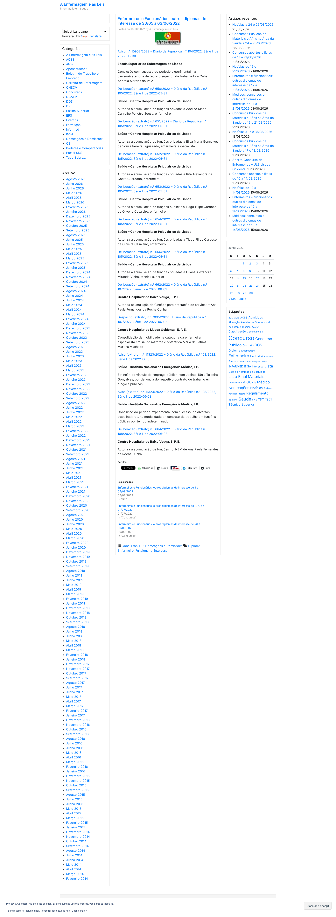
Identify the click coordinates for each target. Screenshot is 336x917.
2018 (236, 317)
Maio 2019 (73, 585)
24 (257, 285)
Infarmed (72, 129)
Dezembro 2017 (77, 664)
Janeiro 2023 (76, 379)
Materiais (256, 376)
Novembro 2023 (78, 333)
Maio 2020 (74, 529)
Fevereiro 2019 (77, 599)
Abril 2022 (74, 421)
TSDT (268, 399)
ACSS (70, 59)
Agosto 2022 (76, 403)
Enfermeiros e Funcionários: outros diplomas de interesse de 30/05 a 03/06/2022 (162, 21)
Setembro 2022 (77, 398)
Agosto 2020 (76, 515)
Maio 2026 (74, 193)
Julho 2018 (74, 631)
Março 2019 (75, 594)
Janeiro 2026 (76, 212)
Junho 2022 (75, 412)
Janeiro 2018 (75, 659)
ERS (69, 115)
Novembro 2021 (78, 445)
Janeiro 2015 (75, 827)
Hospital (256, 361)
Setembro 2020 (77, 510)
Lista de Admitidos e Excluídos (246, 371)
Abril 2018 (73, 645)
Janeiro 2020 (76, 547)
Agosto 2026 (76, 179)
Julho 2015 (74, 799)
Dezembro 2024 (78, 272)
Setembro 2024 (77, 286)
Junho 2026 (75, 188)
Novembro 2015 (78, 781)
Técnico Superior (241, 404)
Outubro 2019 (76, 561)
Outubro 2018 (76, 617)
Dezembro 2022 (78, 384)
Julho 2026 (74, 184)
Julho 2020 (74, 519)
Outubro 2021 (76, 449)
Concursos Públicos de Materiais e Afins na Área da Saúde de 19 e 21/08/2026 (253, 117)
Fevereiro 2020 (77, 543)
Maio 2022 (74, 417)
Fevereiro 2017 (77, 711)
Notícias (256, 388)
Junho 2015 (74, 804)
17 (257, 278)
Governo (246, 361)
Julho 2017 (74, 687)
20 (231, 285)
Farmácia (268, 356)
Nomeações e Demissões (84, 139)
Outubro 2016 (76, 729)
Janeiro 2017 (75, 715)
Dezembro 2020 (78, 496)
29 (244, 293)
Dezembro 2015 (78, 776)
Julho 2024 (74, 296)
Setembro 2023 (77, 342)
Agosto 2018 (75, 627)
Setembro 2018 (77, 622)
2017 (230, 317)
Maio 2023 (74, 361)
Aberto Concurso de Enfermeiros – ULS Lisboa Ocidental (251, 164)
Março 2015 (75, 818)
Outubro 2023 (76, 337)
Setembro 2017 (77, 678)
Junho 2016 (74, 748)
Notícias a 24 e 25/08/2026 (253, 24)
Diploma (194, 546)
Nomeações (238, 388)
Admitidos (255, 317)
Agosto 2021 (75, 459)
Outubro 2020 (76, 505)
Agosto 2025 (76, 235)
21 (237, 285)
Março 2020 (75, 538)
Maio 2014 (73, 864)
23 (251, 285)
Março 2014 (75, 874)
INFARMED (235, 366)
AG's (69, 64)
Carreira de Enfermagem (84, 83)
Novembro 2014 (78, 836)
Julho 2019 (74, 575)
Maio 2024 (74, 305)
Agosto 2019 (75, 571)
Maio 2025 (74, 249)
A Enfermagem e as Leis (82, 4)
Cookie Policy (79, 910)
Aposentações (76, 69)
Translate (95, 36)
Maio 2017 (73, 697)
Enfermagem (248, 350)
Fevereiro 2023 (77, 375)
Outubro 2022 (76, 393)
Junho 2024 (75, 300)
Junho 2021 (74, 468)
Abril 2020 (74, 533)
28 (238, 293)
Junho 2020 (75, 524)
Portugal (232, 394)
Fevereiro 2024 (77, 319)
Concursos (74, 92)
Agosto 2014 (75, 850)
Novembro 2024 (78, 277)
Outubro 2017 (76, 673)
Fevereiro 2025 (77, 263)
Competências (255, 331)
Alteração (234, 322)
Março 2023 (75, 370)
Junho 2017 (74, 692)
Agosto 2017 (75, 683)
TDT (261, 399)
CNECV (71, 87)
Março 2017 (74, 706)
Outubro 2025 (76, 226)
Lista (268, 366)
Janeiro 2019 (75, 603)
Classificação (237, 331)
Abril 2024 (74, 309)
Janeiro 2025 (76, 268)
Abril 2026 (74, 198)
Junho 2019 (74, 580)
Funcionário (144, 550)
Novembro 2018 (78, 613)
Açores (255, 327)
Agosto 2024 (76, 291)
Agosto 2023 (76, 347)
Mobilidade (249, 382)
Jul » (242, 299)
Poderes (268, 388)
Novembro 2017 (78, 669)
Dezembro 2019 (78, 552)
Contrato (248, 345)
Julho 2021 (74, 463)
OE (68, 143)
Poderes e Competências (84, 148)
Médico (263, 382)
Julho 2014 (74, 855)
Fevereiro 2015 (77, 823)
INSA (69, 134)
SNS (254, 399)
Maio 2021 (73, 473)
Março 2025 (75, 258)
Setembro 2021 (77, 454)
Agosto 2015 (75, 795)
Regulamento (257, 393)
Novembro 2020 (78, 501)
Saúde (245, 398)
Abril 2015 (73, 813)
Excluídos (256, 356)
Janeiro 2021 (75, 491)
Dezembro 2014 (78, 832)
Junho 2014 (74, 860)
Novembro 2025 (78, 221)
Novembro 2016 (78, 725)
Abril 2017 (73, 701)
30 (251, 293)
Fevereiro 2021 (77, 487)
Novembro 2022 (78, 389)
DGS (69, 101)
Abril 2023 (74, 365)
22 (244, 285)
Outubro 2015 (76, 785)
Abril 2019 (73, 589)
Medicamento (235, 382)
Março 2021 (75, 482)
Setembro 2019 (77, 566)
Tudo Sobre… (76, 157)
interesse (160, 550)
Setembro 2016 (77, 734)
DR (68, 106)
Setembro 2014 (77, 846)
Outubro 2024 (76, 282)
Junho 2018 (74, 636)
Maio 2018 (73, 641)
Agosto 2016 (75, 739)
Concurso (241, 338)
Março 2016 (75, 762)
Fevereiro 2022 (77, 431)
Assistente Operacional (255, 322)
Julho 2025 (74, 240)
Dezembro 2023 (78, 328)
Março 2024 (75, 314)
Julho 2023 (74, 351)
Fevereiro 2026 (77, 207)
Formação (73, 125)
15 (244, 278)
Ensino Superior (77, 111)
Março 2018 (75, 650)
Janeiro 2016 (75, 771)
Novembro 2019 (78, 557)
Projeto (241, 393)
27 (231, 293)
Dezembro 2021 (78, 440)
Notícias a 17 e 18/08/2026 (252, 132)
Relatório (233, 399)
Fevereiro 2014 (77, 878)
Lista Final (237, 376)
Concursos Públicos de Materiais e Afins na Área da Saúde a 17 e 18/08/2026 (253, 145)
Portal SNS (74, 153)
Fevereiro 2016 (77, 767)
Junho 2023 (75, 356)
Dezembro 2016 (78, 720)
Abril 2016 (73, 757)
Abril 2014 (73, 869)
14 (238, 278)
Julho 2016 (74, 743)
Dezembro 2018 (78, 608)
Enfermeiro (126, 550)
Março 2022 (75, 426)
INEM (264, 361)
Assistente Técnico (239, 326)
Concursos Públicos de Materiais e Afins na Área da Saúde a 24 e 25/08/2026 (253, 38)
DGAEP (71, 97)
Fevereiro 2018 (77, 655)
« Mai (232, 299)
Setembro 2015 (77, 790)
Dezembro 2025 (78, 216)
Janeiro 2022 (76, 435)
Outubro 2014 (76, 841)
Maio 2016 (73, 753)
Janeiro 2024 (76, 323)
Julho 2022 (74, 407)
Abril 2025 (74, 254)
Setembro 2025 (77, 230)
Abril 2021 (73, 477)
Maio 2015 (73, 809)
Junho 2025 (75, 244)
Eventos (72, 120)
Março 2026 (75, 202)
